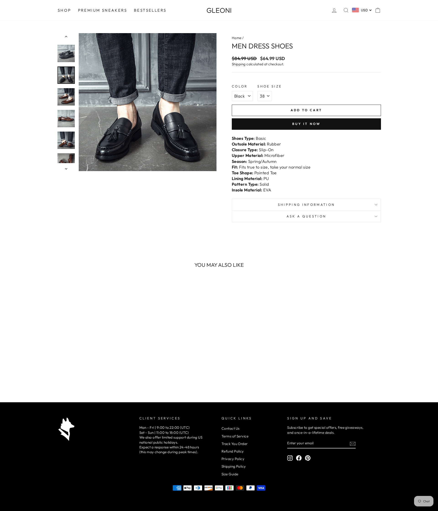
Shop (64, 10)
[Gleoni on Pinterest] (307, 458)
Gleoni (219, 10)
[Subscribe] (353, 443)
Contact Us (231, 428)
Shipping (239, 64)
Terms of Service (235, 436)
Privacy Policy (233, 459)
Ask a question (306, 216)
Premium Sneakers (102, 10)
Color (240, 86)
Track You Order (235, 444)
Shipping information (306, 205)
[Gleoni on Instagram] (290, 458)
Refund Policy (233, 451)
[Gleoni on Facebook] (299, 458)
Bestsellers (150, 10)
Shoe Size (269, 86)
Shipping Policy (234, 466)
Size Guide (230, 474)
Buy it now (306, 124)
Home (237, 38)
